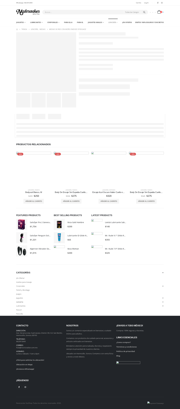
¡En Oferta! (127, 22)
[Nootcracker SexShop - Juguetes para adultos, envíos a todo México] (28, 12)
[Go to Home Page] (17, 29)
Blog (118, 356)
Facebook (19, 387)
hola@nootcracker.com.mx (27, 347)
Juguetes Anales (95, 22)
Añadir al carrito (33, 201)
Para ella (68, 22)
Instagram (25, 387)
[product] (108, 169)
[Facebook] (158, 2)
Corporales (52, 22)
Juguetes (20, 22)
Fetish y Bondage (23, 290)
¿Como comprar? (123, 342)
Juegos (18, 294)
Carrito (138, 3)
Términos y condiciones (126, 347)
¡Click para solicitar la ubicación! (30, 360)
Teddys (37, 190)
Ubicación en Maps (24, 364)
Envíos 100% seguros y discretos (149, 22)
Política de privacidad (125, 351)
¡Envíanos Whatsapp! (25, 369)
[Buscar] (144, 12)
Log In (146, 3)
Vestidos (112, 190)
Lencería (112, 22)
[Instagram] (162, 2)
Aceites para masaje (24, 282)
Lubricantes (35, 22)
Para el (80, 22)
